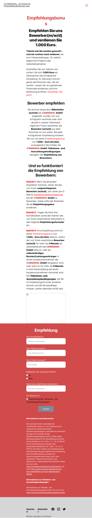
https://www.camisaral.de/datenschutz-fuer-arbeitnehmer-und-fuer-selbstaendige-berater (44, 471)
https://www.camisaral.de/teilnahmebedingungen (45, 492)
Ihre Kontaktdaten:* (35, 336)
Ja (29, 375)
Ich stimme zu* (33, 396)
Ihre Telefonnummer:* (36, 348)
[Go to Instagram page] (59, 509)
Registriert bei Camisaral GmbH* (41, 372)
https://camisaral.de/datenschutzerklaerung (43, 466)
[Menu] (86, 5)
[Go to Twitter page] (64, 509)
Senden (46, 409)
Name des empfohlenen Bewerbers (42, 384)
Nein (30, 378)
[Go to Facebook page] (54, 509)
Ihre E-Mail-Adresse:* (36, 360)
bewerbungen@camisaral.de (48, 194)
